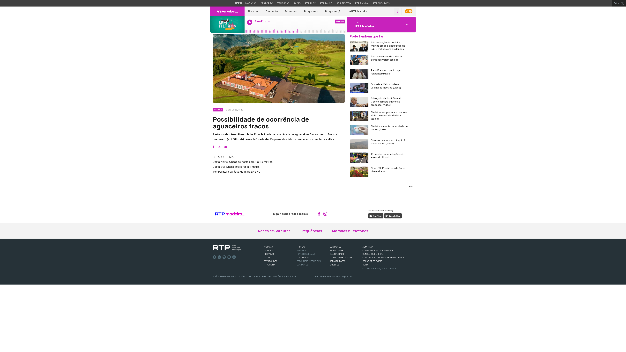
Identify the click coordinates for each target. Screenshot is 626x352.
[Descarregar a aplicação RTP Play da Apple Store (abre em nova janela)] (376, 215)
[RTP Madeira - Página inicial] (227, 11)
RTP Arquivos (381, 3)
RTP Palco (326, 3)
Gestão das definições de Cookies (379, 268)
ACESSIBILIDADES (337, 261)
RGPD (365, 264)
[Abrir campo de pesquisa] (396, 11)
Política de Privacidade (225, 276)
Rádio (297, 3)
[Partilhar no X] (219, 147)
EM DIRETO (302, 250)
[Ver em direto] (227, 24)
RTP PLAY (301, 246)
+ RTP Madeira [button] (358, 11)
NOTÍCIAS (268, 246)
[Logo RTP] (227, 248)
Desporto (267, 3)
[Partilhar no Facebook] (213, 147)
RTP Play (310, 3)
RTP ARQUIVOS (270, 261)
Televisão (283, 3)
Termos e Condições (271, 276)
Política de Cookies (248, 276)
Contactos (302, 264)
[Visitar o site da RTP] (238, 3)
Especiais (291, 11)
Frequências (311, 230)
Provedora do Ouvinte (341, 257)
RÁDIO (267, 257)
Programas (311, 11)
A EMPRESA (368, 246)
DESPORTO (269, 250)
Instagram (224, 257)
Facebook (214, 257)
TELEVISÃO (269, 254)
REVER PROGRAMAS (306, 254)
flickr (234, 257)
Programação (333, 11)
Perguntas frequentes (309, 261)
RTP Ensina (362, 3)
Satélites (334, 264)
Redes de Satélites (274, 230)
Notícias (250, 3)
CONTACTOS (335, 246)
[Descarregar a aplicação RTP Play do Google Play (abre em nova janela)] (393, 215)
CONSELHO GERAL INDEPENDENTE (378, 250)
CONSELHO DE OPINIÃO (373, 254)
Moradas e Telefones (350, 230)
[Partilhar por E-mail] (225, 147)
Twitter (219, 257)
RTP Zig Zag (343, 3)
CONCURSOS (303, 257)
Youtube (229, 257)
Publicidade (290, 276)
